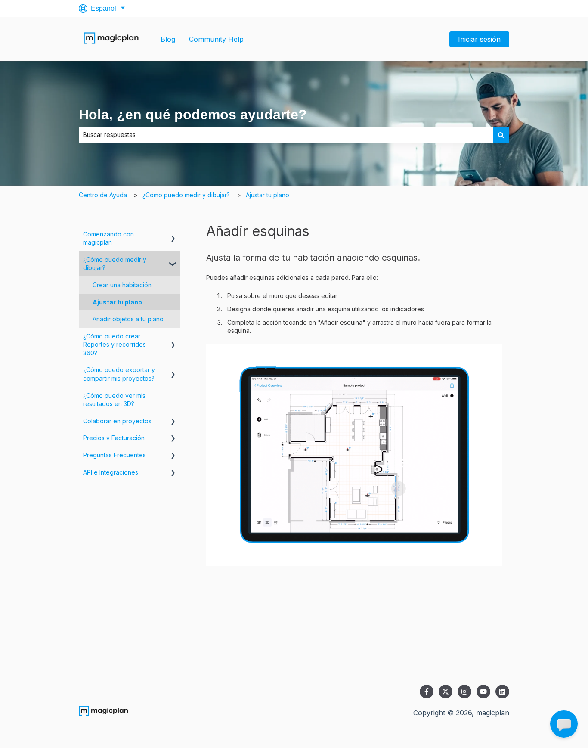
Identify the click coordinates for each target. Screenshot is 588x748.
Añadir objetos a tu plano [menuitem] (128, 319)
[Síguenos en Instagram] (464, 691)
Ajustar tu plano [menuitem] (117, 302)
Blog (168, 39)
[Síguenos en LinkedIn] (502, 691)
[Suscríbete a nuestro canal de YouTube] (483, 691)
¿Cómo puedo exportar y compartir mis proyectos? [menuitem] (119, 374)
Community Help (216, 39)
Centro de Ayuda (103, 195)
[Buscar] (501, 135)
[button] (173, 235)
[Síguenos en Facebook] (426, 691)
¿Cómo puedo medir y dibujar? (186, 195)
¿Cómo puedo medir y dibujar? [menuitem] (114, 264)
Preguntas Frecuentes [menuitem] (114, 455)
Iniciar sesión (479, 39)
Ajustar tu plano (267, 195)
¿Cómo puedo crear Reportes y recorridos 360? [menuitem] (114, 344)
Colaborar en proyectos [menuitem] (117, 421)
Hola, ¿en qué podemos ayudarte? (193, 114)
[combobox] (286, 135)
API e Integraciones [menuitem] (110, 472)
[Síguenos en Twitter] (445, 691)
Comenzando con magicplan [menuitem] (108, 238)
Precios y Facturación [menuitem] (114, 437)
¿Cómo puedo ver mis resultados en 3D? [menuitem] (114, 400)
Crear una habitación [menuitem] (122, 285)
